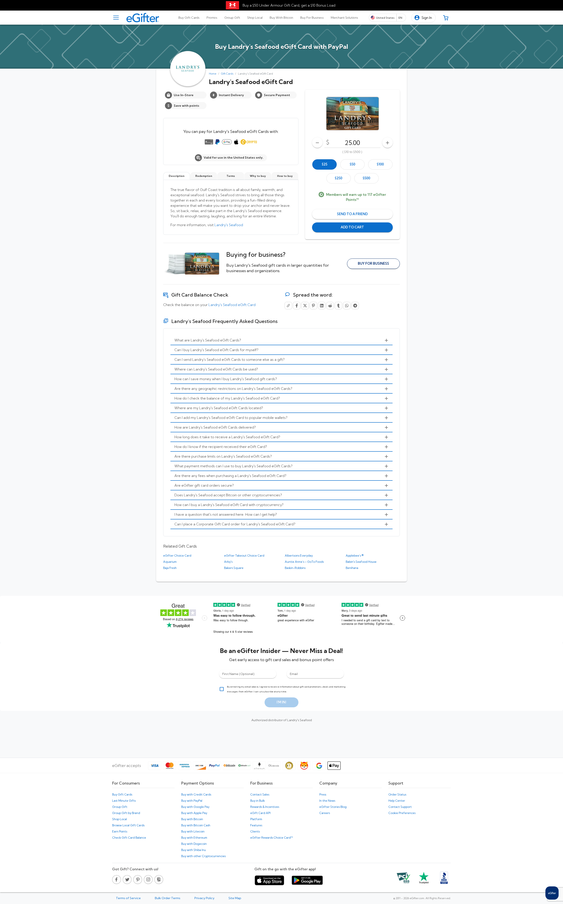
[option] (324, 164)
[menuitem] (281, 340)
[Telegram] (355, 305)
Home (212, 73)
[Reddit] (330, 305)
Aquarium (170, 561)
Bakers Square (233, 568)
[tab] (189, 18)
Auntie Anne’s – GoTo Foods (304, 561)
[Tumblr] (338, 305)
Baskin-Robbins (295, 568)
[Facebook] (296, 305)
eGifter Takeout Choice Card (244, 555)
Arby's (228, 561)
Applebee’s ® (355, 555)
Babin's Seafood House (361, 561)
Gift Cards (227, 73)
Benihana (352, 568)
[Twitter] (305, 305)
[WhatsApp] (346, 305)
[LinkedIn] (321, 305)
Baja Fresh (170, 568)
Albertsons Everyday (299, 555)
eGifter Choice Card (177, 555)
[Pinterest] (313, 305)
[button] (423, 17)
